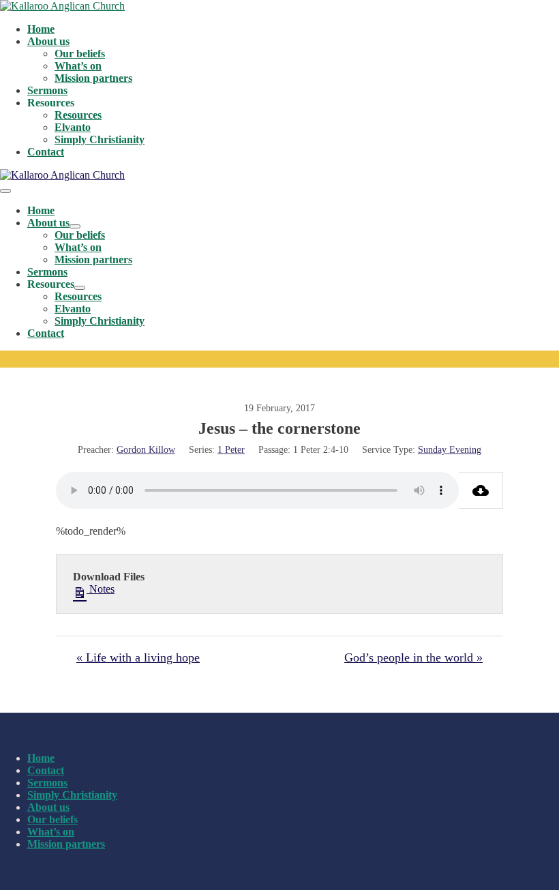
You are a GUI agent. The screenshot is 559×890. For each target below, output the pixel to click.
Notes (101, 589)
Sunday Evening (449, 450)
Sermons (47, 90)
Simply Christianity (100, 139)
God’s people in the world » (413, 657)
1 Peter (231, 450)
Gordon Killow (146, 450)
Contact (45, 152)
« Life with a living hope (138, 657)
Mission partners (93, 78)
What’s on (78, 66)
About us (48, 41)
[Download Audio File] (481, 490)
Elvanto (73, 127)
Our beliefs (80, 53)
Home (41, 29)
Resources (78, 115)
